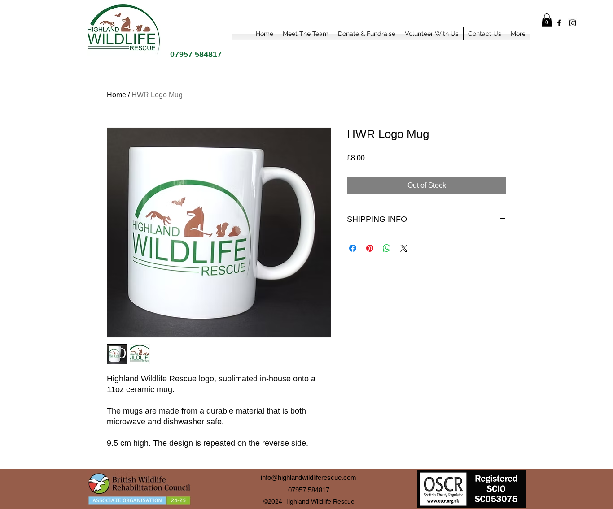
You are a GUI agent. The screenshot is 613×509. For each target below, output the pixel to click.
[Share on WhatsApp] (386, 248)
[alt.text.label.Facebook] (559, 22)
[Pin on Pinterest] (369, 248)
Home (116, 95)
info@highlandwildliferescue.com (308, 477)
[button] (546, 20)
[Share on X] (403, 248)
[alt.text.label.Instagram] (572, 22)
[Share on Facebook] (352, 248)
